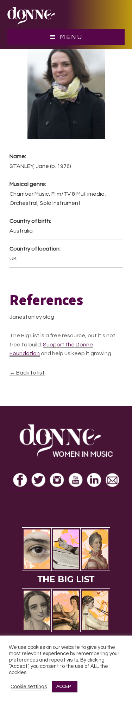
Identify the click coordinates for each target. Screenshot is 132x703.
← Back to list (27, 373)
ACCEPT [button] (64, 686)
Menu (71, 37)
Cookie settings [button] (29, 686)
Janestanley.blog (32, 317)
